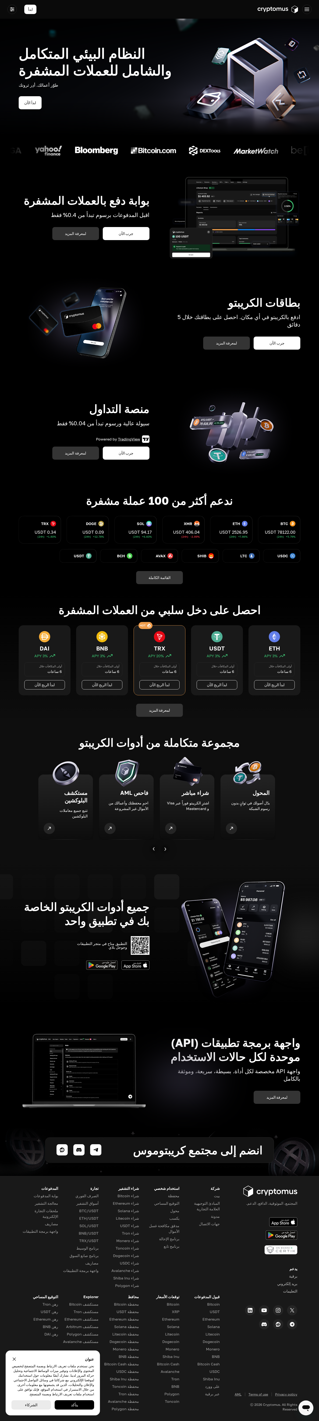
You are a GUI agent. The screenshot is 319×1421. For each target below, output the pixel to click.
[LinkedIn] (250, 1310)
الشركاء (31, 1405)
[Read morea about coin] (260, 150)
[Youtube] (264, 1310)
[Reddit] (278, 1324)
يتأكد (74, 1405)
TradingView (129, 439)
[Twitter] (292, 1310)
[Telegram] (292, 1324)
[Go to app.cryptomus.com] (278, 9)
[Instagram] (278, 1310)
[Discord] (264, 1324)
